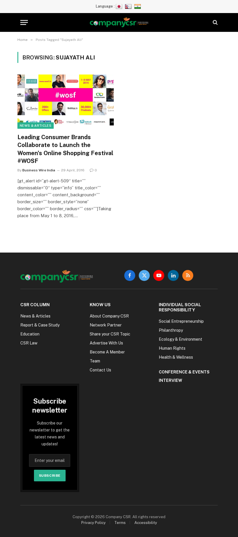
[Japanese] (120, 6)
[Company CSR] (119, 22)
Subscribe (50, 475)
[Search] (215, 22)
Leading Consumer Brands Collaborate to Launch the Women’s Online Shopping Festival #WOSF (65, 149)
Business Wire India (38, 170)
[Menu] (24, 22)
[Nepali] (129, 6)
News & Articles (35, 125)
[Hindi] (138, 6)
